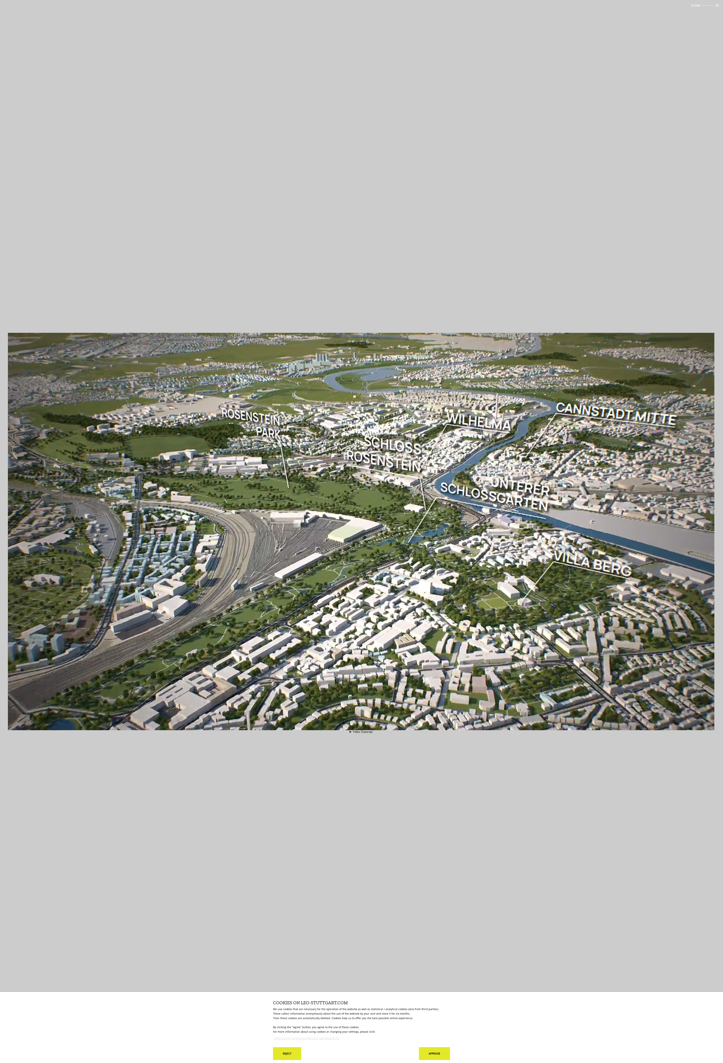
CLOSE (695, 5)
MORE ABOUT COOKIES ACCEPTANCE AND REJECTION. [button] (307, 1038)
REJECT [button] (287, 1053)
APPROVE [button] (434, 1053)
